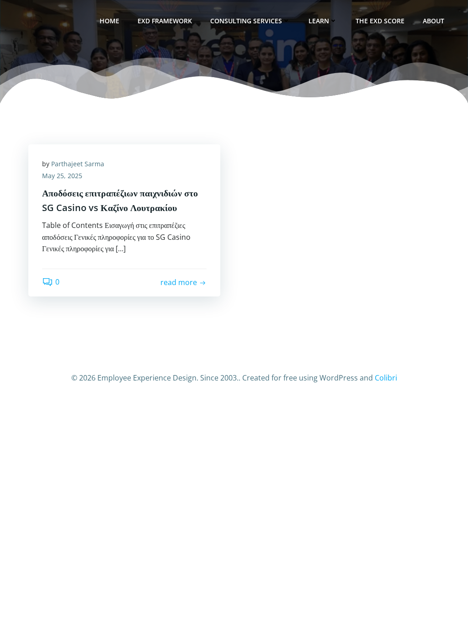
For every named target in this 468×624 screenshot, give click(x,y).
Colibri (386, 378)
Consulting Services (246, 20)
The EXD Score (380, 20)
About (433, 20)
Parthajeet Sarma (77, 163)
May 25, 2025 (62, 175)
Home (109, 20)
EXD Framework (165, 20)
